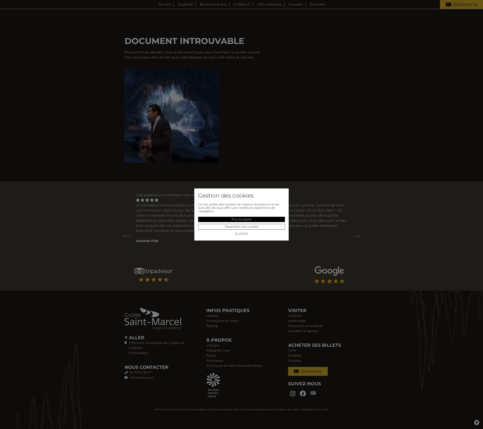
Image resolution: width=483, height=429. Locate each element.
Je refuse (241, 233)
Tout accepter (241, 219)
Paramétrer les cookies (241, 226)
